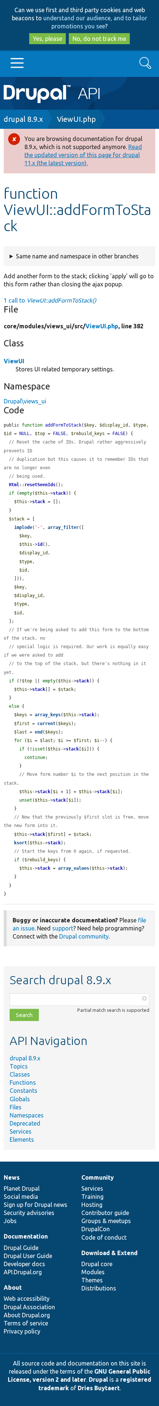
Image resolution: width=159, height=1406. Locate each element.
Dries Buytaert (99, 1388)
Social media (21, 1196)
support (62, 928)
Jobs (10, 1221)
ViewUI (14, 361)
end (39, 732)
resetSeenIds (39, 484)
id (40, 544)
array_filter (63, 527)
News (12, 1177)
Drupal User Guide (28, 1256)
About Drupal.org (27, 1315)
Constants (23, 1090)
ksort (20, 842)
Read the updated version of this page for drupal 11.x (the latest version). (83, 155)
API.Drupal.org (23, 1272)
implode (23, 527)
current (46, 723)
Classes (20, 1074)
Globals (20, 1099)
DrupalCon (95, 1229)
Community (97, 1177)
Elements (22, 1139)
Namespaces (27, 1115)
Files (15, 1107)
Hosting (91, 1204)
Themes (92, 1280)
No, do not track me (99, 38)
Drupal (98, 1379)
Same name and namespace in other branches (77, 256)
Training (92, 1196)
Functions (23, 1082)
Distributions (98, 1288)
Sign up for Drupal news (35, 1204)
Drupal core (96, 1264)
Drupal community (84, 936)
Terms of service (26, 1323)
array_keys (48, 714)
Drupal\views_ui (25, 401)
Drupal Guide (21, 1247)
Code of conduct (103, 1237)
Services (20, 1131)
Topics (19, 1066)
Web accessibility (27, 1298)
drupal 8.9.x (23, 119)
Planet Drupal (22, 1188)
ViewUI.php (76, 119)
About (13, 1287)
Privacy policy (22, 1331)
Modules (93, 1272)
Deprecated (25, 1123)
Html (14, 484)
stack (59, 493)
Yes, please (47, 38)
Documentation (26, 1236)
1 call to (50, 300)
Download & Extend (109, 1253)
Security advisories (29, 1212)
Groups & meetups (106, 1221)
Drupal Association (29, 1307)
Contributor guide (105, 1212)
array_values (73, 868)
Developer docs (24, 1264)
